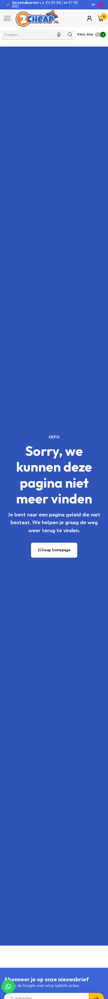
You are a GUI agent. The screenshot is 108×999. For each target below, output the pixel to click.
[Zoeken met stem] (59, 34)
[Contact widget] (8, 986)
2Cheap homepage (54, 550)
